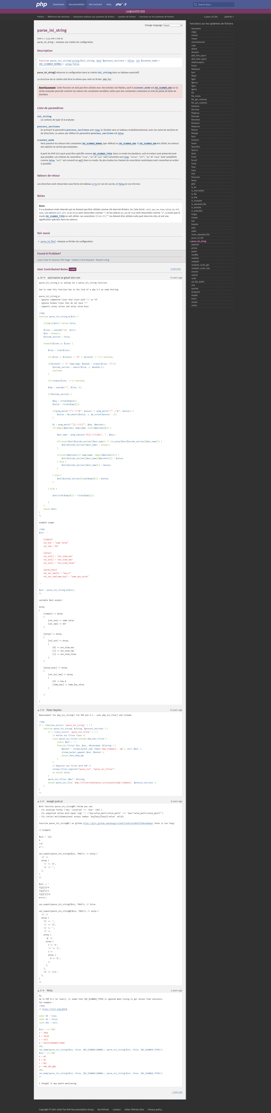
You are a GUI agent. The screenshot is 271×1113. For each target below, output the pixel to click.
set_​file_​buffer (198, 282)
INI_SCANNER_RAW (163, 88)
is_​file (194, 194)
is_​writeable (196, 211)
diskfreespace (197, 62)
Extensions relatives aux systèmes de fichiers (93, 17)
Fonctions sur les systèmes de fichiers (156, 17)
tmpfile (194, 295)
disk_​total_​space (199, 59)
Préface (40, 17)
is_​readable (196, 201)
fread (193, 157)
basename (196, 28)
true (97, 130)
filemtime (195, 120)
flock (193, 136)
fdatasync (195, 69)
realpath (195, 261)
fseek (193, 163)
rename (194, 272)
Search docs (204, 4)
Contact (117, 1109)
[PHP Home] (41, 4)
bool (99, 60)
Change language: (154, 25)
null (81, 160)
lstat (193, 228)
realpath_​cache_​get (200, 265)
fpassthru (195, 147)
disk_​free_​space (198, 55)
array (68, 64)
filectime (195, 109)
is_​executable (197, 191)
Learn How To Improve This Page (53, 260)
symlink (194, 288)
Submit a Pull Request (83, 260)
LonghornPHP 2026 (135, 11)
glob (193, 184)
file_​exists (196, 96)
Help (108, 4)
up (39, 278)
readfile (194, 255)
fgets (193, 86)
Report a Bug (102, 260)
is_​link (194, 197)
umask (194, 302)
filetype (194, 133)
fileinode (195, 116)
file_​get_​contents (199, 99)
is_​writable (196, 207)
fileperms (195, 126)
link (193, 221)
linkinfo (194, 224)
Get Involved (95, 4)
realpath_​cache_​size (200, 268)
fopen (194, 143)
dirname (195, 52)
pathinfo (195, 245)
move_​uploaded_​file (200, 234)
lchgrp (194, 214)
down (44, 278)
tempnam (195, 292)
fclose (194, 66)
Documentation (76, 4)
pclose (194, 248)
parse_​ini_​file (197, 238)
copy (193, 45)
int (138, 60)
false (130, 60)
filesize (194, 130)
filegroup (195, 113)
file (192, 93)
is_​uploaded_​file (198, 204)
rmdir (193, 278)
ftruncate (195, 177)
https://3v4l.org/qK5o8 (54, 1009)
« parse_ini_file (211, 17)
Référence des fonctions (59, 17)
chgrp (193, 32)
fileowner (195, 123)
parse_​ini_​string (198, 241)
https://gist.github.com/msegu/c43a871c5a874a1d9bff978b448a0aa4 (118, 823)
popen (194, 251)
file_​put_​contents (199, 103)
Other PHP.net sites (134, 1109)
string (75, 60)
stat (193, 285)
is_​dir (193, 187)
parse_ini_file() (48, 241)
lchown (194, 218)
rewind (194, 275)
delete (194, 49)
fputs (193, 153)
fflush (193, 76)
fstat (193, 167)
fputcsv (194, 150)
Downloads (58, 4)
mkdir (193, 231)
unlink (194, 305)
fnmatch (195, 140)
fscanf (194, 160)
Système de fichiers (127, 17)
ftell (193, 174)
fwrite (194, 180)
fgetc (193, 79)
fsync (193, 170)
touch (193, 299)
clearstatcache (198, 42)
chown (194, 39)
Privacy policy (155, 1109)
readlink (195, 258)
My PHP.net (103, 1109)
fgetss (194, 89)
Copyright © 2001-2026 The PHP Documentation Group (66, 1109)
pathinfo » (229, 17)
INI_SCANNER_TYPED (102, 154)
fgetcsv (194, 82)
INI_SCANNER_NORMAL (50, 64)
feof (193, 72)
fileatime (195, 106)
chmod (194, 35)
